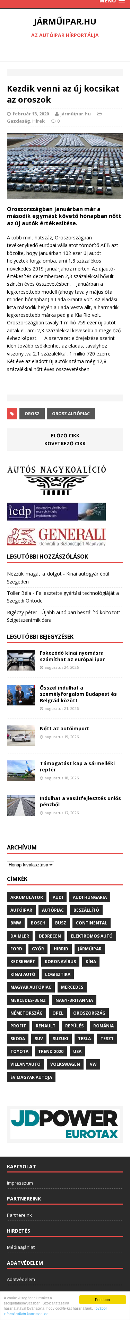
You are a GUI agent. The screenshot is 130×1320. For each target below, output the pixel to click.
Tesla (84, 1039)
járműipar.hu (75, 114)
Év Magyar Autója (31, 1077)
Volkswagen (65, 1064)
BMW (15, 923)
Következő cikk (65, 443)
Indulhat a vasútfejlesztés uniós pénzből (80, 801)
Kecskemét (22, 962)
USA (77, 1051)
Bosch (38, 923)
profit (18, 1026)
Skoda (17, 1039)
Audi (58, 897)
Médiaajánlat (21, 1247)
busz (60, 923)
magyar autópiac (30, 987)
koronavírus (60, 962)
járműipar (90, 949)
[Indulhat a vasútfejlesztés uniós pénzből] (21, 812)
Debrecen (50, 936)
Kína (91, 962)
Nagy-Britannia (74, 1000)
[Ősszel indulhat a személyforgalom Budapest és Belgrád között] (21, 701)
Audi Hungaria (90, 897)
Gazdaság (18, 121)
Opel (57, 1013)
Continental (91, 923)
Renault (45, 1026)
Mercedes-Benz (28, 1000)
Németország (26, 1013)
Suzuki (60, 1039)
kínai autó (22, 974)
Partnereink (19, 1215)
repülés (74, 1026)
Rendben (102, 1299)
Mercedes (72, 987)
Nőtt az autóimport (64, 728)
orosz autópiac (71, 414)
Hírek (38, 121)
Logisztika (57, 974)
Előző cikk (65, 435)
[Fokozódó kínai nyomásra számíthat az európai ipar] (21, 666)
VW (93, 1064)
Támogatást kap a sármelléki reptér (77, 766)
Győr (38, 949)
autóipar (21, 910)
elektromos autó (92, 936)
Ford (16, 949)
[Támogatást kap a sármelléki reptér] (21, 777)
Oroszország (89, 1013)
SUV (39, 1039)
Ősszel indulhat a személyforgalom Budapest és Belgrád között (78, 693)
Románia (103, 1026)
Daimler (19, 936)
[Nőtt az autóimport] (21, 742)
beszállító (86, 910)
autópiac (53, 910)
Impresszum (20, 1183)
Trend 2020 (50, 1051)
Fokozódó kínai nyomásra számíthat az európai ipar (72, 655)
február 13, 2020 (30, 114)
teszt (107, 1039)
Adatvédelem (21, 1279)
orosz (32, 414)
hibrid (61, 949)
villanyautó (25, 1064)
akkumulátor (26, 897)
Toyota (19, 1051)
